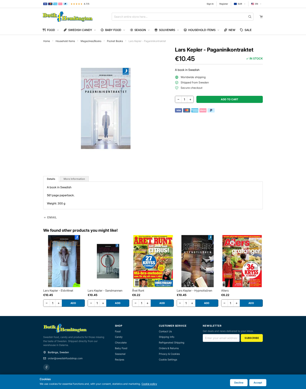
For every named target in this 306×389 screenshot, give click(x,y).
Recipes (119, 359)
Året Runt (138, 290)
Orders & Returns (169, 348)
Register (223, 3)
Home (47, 41)
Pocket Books (115, 41)
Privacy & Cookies (169, 353)
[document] (153, 381)
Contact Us (165, 331)
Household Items (66, 41)
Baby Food (121, 348)
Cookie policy (149, 383)
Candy (119, 336)
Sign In (210, 3)
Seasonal (120, 353)
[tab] (51, 179)
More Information (74, 178)
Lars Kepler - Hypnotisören (194, 290)
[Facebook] (46, 367)
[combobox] (182, 17)
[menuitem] (50, 30)
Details (51, 178)
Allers (225, 290)
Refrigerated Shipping (171, 342)
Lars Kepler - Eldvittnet (58, 290)
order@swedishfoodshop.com (65, 358)
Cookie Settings (168, 359)
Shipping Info (166, 336)
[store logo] (67, 17)
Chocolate (121, 342)
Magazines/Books (91, 41)
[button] (240, 3)
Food (118, 331)
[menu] (153, 30)
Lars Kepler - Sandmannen (105, 290)
